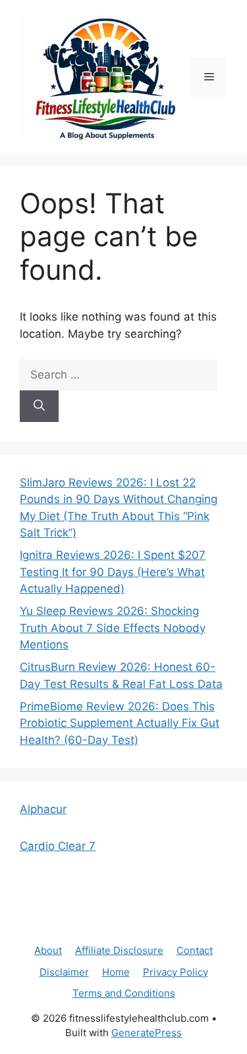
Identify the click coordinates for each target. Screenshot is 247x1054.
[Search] (39, 406)
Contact (195, 950)
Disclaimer (64, 972)
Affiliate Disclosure (119, 950)
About (48, 950)
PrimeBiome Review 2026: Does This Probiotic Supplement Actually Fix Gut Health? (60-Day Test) (119, 723)
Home (116, 972)
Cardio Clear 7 (58, 846)
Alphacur (43, 809)
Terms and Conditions (123, 993)
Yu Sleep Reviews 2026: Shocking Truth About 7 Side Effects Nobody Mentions (113, 627)
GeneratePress (146, 1032)
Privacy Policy (175, 972)
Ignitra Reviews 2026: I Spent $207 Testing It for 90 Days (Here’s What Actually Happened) (113, 571)
